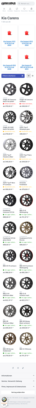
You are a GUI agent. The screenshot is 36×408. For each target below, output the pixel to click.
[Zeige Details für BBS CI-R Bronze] (26, 338)
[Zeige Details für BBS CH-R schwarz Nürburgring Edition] (26, 255)
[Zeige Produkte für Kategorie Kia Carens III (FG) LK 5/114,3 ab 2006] (9, 57)
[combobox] (26, 4)
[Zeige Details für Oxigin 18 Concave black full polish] (10, 89)
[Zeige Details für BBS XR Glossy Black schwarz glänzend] (26, 311)
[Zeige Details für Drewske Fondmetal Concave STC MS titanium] (26, 172)
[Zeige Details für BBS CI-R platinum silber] (10, 283)
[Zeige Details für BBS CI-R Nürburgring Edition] (26, 200)
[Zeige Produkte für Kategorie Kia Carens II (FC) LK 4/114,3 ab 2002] (26, 33)
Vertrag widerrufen (18, 392)
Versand (25, 397)
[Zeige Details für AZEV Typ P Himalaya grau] (26, 117)
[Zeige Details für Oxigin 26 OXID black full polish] (10, 117)
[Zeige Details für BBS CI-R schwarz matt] (26, 283)
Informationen (7, 376)
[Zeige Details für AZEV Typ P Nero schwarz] (26, 144)
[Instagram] (18, 368)
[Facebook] (13, 368)
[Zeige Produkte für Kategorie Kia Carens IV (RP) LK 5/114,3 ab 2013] (26, 57)
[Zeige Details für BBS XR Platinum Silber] (10, 311)
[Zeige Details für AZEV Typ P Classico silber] (10, 144)
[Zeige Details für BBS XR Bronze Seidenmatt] (10, 338)
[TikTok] (23, 368)
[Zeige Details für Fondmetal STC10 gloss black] (10, 228)
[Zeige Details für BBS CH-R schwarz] (10, 255)
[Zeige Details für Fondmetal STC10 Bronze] (26, 228)
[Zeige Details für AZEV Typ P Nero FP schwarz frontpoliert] (10, 172)
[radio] (29, 76)
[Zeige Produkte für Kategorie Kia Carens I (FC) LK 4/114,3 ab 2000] (9, 33)
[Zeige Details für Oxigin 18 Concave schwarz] (26, 89)
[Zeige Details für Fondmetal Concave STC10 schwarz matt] (10, 200)
